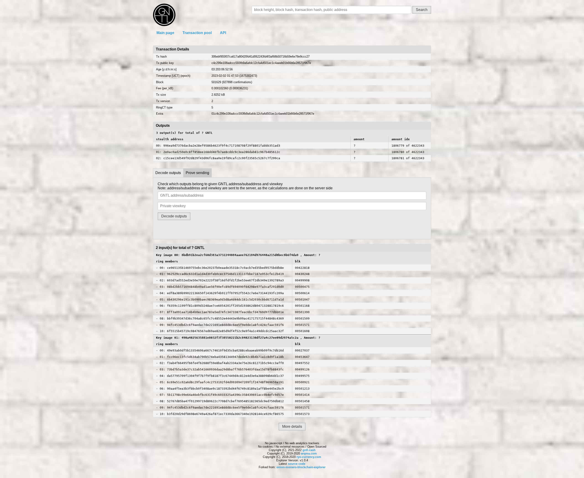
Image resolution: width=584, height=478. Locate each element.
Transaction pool (197, 33)
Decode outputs (168, 173)
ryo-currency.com (309, 457)
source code (296, 463)
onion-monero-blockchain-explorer (301, 467)
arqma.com (309, 453)
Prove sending (197, 173)
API (223, 33)
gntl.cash (308, 450)
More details (292, 426)
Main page (165, 33)
